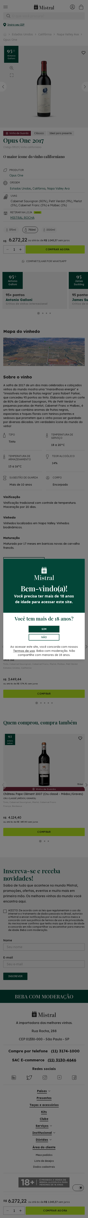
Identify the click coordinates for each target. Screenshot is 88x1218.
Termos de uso (24, 651)
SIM (44, 629)
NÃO (44, 637)
